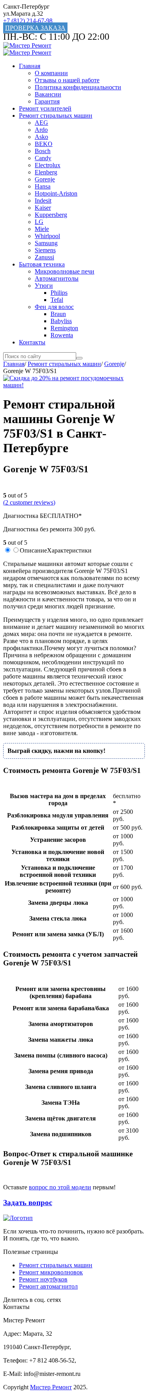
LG (39, 221)
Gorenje (45, 179)
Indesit (43, 200)
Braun (58, 314)
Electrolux (47, 165)
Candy (43, 158)
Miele (42, 229)
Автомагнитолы (57, 278)
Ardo (41, 129)
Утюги (44, 285)
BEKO (43, 144)
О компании (51, 73)
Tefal (57, 299)
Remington (64, 328)
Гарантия (47, 101)
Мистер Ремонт (51, 1387)
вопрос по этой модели (60, 1187)
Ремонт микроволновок (51, 1272)
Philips (59, 292)
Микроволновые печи (64, 271)
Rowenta (62, 335)
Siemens (45, 250)
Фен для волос (54, 306)
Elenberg (46, 172)
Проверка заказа (35, 27)
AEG (41, 122)
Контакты (32, 342)
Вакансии (48, 94)
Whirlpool (47, 236)
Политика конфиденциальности (78, 87)
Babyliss (61, 321)
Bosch (43, 151)
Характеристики (69, 550)
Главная (29, 66)
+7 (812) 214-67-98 (27, 20)
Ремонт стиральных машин (55, 115)
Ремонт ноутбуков (43, 1279)
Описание (33, 550)
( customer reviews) (29, 502)
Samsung (46, 243)
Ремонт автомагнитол (48, 1286)
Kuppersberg (51, 214)
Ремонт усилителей (45, 108)
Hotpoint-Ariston (56, 193)
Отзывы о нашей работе (67, 80)
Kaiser (43, 207)
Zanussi (44, 257)
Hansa (43, 186)
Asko (41, 136)
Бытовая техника (42, 264)
